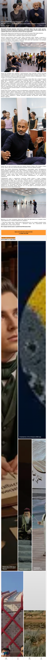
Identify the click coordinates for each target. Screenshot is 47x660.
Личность (5, 20)
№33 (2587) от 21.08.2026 (8, 239)
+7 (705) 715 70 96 (23, 233)
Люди (2, 20)
